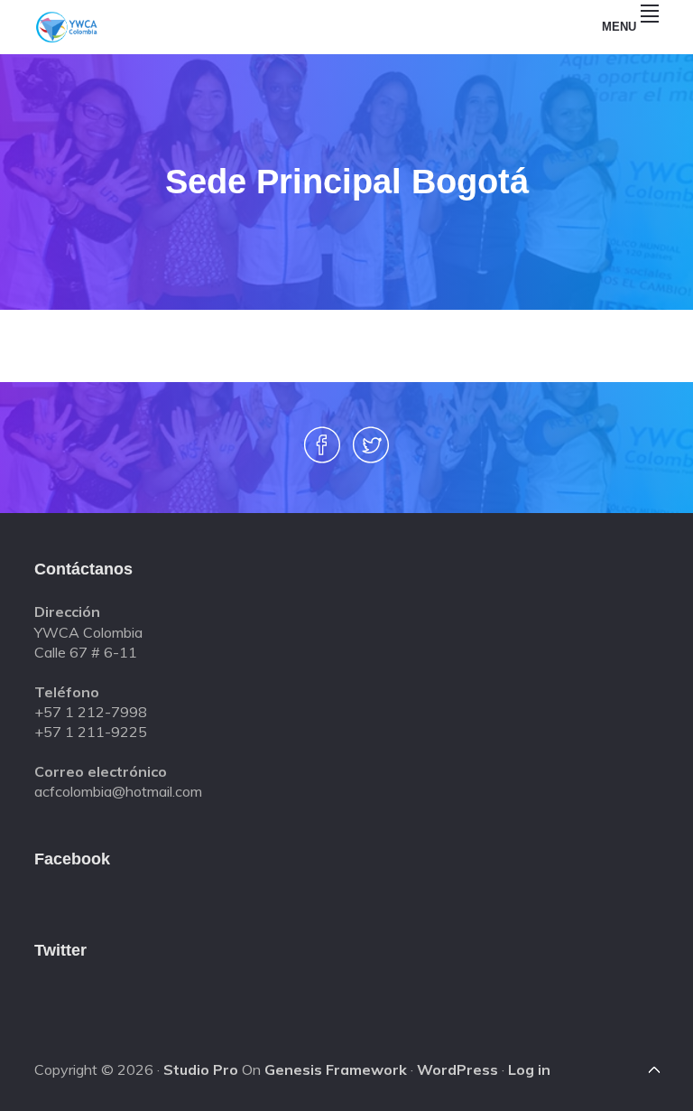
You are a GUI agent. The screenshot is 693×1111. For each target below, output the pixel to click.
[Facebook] (322, 455)
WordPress (457, 1069)
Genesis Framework (335, 1069)
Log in (529, 1069)
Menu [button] (619, 26)
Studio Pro (200, 1069)
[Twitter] (370, 455)
